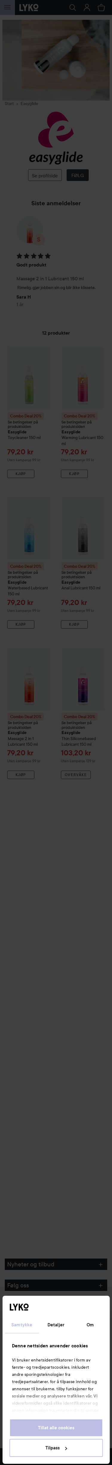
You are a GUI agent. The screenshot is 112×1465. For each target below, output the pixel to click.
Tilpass (52, 1448)
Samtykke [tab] (21, 1325)
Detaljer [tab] (56, 1325)
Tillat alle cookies (56, 1427)
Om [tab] (90, 1325)
